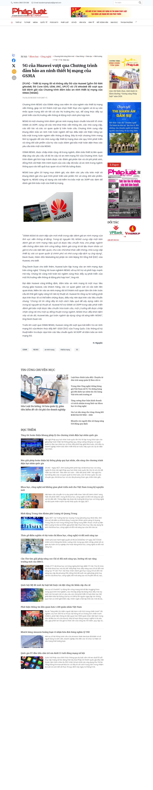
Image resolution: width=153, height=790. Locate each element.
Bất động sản (102, 22)
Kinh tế (91, 22)
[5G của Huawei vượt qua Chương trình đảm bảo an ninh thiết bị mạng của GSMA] (29, 12)
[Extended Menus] (136, 22)
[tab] (123, 236)
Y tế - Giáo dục (64, 60)
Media (35, 22)
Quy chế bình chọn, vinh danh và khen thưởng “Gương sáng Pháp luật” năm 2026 (123, 94)
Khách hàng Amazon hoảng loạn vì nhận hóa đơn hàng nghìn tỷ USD (55, 632)
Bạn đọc (114, 22)
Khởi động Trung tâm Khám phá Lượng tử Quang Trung (49, 513)
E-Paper (114, 164)
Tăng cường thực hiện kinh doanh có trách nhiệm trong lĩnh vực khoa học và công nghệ (87, 403)
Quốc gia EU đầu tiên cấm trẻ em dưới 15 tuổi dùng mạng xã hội (53, 653)
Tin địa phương (127, 22)
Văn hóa (82, 22)
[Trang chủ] (12, 22)
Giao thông (80, 56)
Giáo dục (89, 56)
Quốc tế (43, 22)
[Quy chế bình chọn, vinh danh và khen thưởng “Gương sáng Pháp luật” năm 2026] (124, 79)
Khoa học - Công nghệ (40, 56)
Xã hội (73, 22)
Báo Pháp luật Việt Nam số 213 (123, 212)
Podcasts (54, 22)
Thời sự (18, 22)
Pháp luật (65, 22)
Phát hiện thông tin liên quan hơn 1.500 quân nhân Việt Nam (51, 607)
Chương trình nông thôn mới (64, 56)
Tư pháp (27, 22)
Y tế (55, 60)
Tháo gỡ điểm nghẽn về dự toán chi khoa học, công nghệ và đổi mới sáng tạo (59, 535)
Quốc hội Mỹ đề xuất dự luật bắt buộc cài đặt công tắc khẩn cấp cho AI (55, 585)
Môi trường (98, 56)
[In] (14, 78)
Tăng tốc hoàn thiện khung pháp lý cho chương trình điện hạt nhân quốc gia (59, 435)
